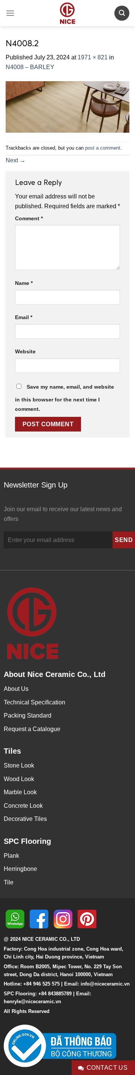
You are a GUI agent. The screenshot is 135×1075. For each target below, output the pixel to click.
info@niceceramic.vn (105, 984)
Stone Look (19, 765)
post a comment (102, 148)
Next (16, 160)
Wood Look (19, 779)
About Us (16, 689)
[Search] (122, 13)
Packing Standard (27, 715)
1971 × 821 (93, 57)
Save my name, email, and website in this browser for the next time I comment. (64, 398)
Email (23, 317)
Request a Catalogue (32, 729)
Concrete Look (23, 805)
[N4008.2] (67, 106)
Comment (29, 218)
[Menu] (10, 13)
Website (25, 351)
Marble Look (20, 792)
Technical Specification (34, 702)
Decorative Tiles (25, 819)
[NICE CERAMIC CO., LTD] (67, 13)
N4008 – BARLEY (30, 67)
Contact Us (107, 1067)
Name (24, 283)
